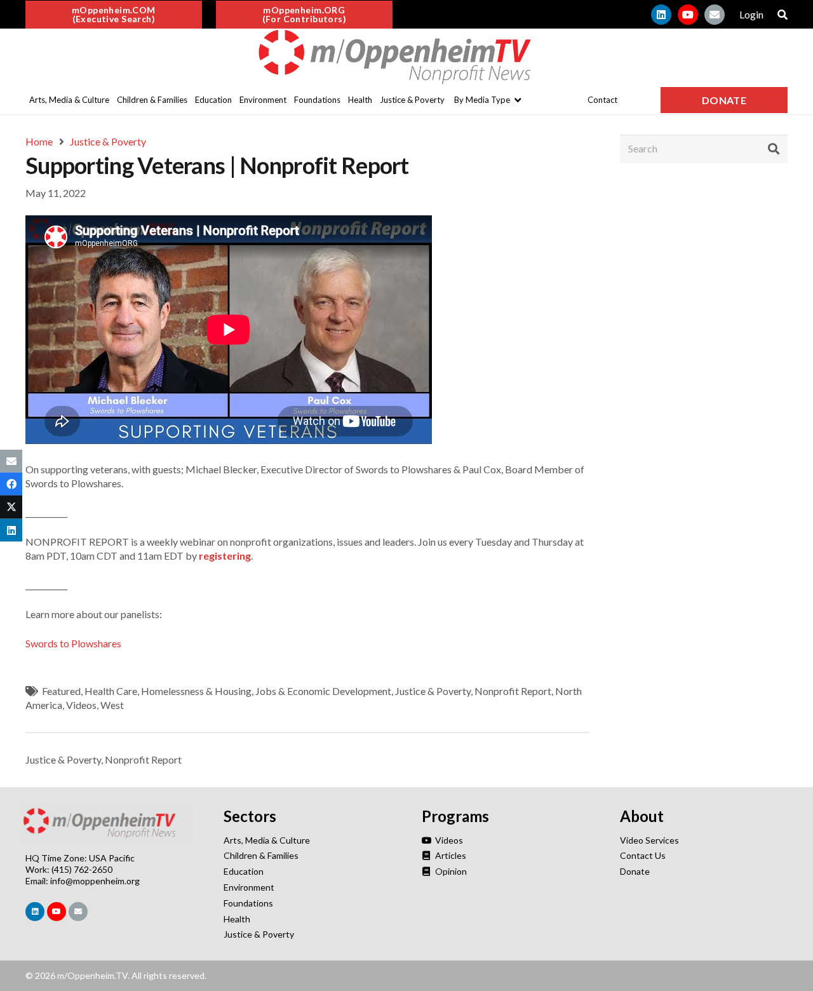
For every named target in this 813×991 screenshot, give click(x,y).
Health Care (110, 691)
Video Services (649, 840)
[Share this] (11, 484)
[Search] (773, 148)
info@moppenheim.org (95, 880)
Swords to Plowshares (73, 643)
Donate (635, 871)
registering (225, 555)
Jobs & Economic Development (323, 691)
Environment (249, 887)
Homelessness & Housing (196, 691)
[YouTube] (688, 14)
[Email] (714, 14)
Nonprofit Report (512, 691)
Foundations (248, 903)
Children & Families (261, 855)
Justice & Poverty (433, 691)
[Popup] (782, 14)
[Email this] (11, 461)
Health (237, 918)
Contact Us (643, 855)
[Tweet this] (11, 507)
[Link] (406, 57)
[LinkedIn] (661, 14)
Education (244, 871)
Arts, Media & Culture (267, 840)
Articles (449, 855)
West (112, 705)
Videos (81, 705)
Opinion (450, 871)
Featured (61, 691)
